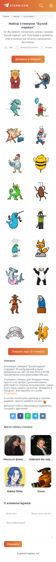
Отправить (13, 544)
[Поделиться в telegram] (35, 416)
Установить (10, 393)
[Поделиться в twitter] (13, 416)
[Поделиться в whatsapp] (28, 416)
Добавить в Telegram (28, 59)
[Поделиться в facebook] (20, 416)
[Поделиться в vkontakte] (43, 416)
